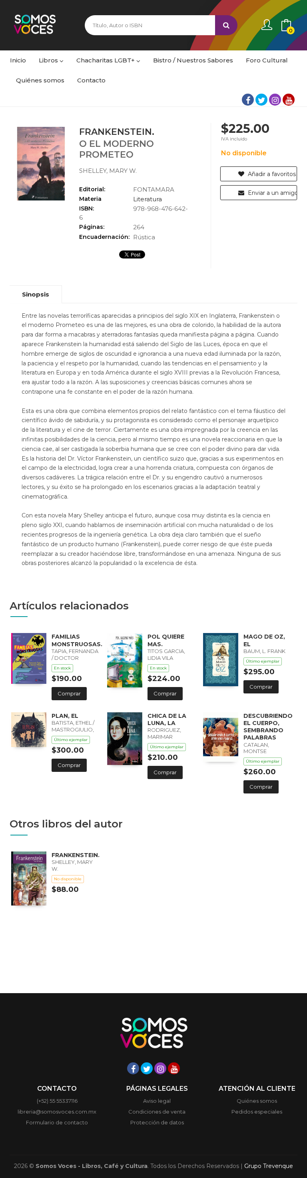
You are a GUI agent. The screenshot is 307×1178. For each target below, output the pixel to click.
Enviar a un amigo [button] (271, 192)
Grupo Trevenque (268, 1166)
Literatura (147, 199)
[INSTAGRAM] (275, 100)
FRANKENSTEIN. (76, 855)
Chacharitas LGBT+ (106, 60)
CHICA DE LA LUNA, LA (167, 719)
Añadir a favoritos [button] (271, 174)
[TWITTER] (261, 100)
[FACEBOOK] (248, 100)
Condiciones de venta (156, 1111)
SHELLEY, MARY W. (108, 170)
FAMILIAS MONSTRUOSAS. (77, 640)
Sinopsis (35, 294)
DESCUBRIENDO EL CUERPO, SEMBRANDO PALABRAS (268, 726)
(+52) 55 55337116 (57, 1101)
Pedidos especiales (256, 1111)
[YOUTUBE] (289, 100)
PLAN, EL (65, 715)
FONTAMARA (153, 189)
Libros (49, 60)
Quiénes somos (257, 1101)
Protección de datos (157, 1122)
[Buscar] (226, 25)
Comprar (69, 693)
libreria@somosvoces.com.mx (57, 1111)
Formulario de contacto (57, 1122)
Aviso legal (157, 1101)
